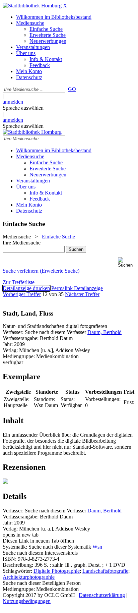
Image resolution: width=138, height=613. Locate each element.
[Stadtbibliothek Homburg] (32, 5)
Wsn (97, 547)
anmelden (13, 102)
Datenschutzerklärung (102, 595)
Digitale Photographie (56, 571)
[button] (126, 262)
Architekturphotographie (29, 577)
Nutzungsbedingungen (27, 601)
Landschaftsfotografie (105, 571)
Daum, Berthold (104, 332)
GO (72, 89)
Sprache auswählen (23, 108)
